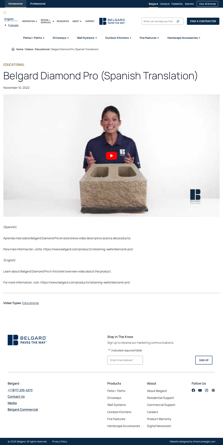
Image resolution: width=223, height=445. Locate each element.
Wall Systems (116, 405)
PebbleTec (177, 5)
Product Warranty (159, 419)
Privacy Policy (59, 441)
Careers (152, 412)
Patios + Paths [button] (32, 38)
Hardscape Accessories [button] (182, 38)
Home (19, 49)
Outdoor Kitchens (119, 412)
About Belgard (157, 391)
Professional (37, 3)
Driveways (114, 398)
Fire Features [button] (148, 38)
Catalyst (165, 5)
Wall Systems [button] (85, 38)
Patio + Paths (116, 391)
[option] (13, 25)
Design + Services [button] (46, 21)
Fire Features (116, 419)
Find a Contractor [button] (203, 21)
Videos (29, 49)
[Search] (179, 21)
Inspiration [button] (28, 21)
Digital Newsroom (159, 426)
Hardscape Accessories (123, 426)
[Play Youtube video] (111, 156)
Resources (63, 21)
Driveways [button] (59, 38)
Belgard (153, 3)
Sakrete (189, 5)
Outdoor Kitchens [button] (117, 38)
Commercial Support (161, 405)
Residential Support (160, 398)
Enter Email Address (120, 360)
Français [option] (13, 25)
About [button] (75, 21)
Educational (42, 49)
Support (89, 21)
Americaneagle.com (204, 441)
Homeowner (15, 3)
